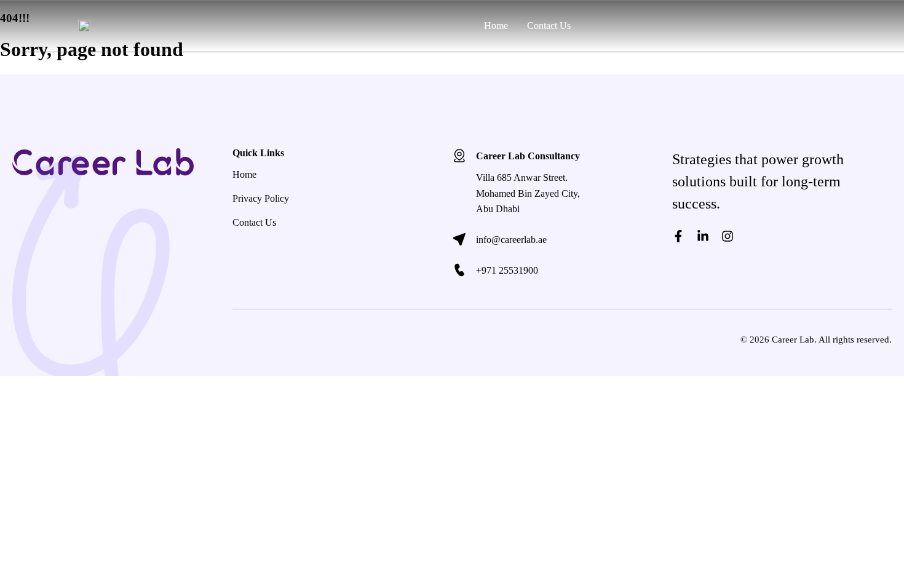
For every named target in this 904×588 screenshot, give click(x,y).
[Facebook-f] (678, 236)
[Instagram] (727, 236)
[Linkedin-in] (703, 236)
